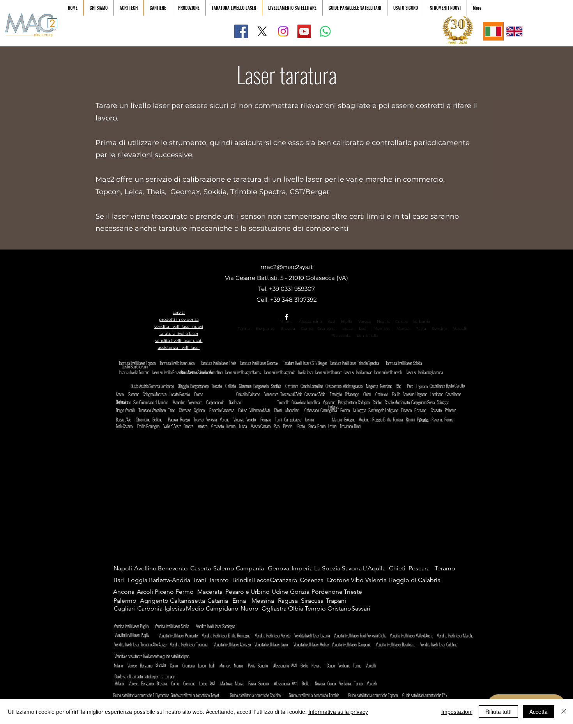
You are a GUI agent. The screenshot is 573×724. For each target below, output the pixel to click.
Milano (286, 321)
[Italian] (493, 31)
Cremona (326, 328)
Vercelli (462, 328)
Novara (383, 321)
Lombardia (367, 335)
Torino (244, 328)
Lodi (364, 328)
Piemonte (341, 335)
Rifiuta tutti (498, 711)
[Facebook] (241, 31)
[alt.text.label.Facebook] (286, 317)
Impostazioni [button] (456, 711)
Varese (364, 321)
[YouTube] (304, 31)
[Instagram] (283, 31)
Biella (348, 321)
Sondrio (439, 328)
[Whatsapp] (325, 31)
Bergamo (265, 328)
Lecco (347, 328)
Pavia (421, 328)
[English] (514, 31)
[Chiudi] (563, 711)
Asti (331, 321)
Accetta (538, 711)
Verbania (421, 321)
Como (307, 328)
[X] (262, 31)
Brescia (287, 328)
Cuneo (401, 321)
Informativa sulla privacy (338, 711)
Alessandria (310, 321)
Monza (403, 328)
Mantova (382, 328)
